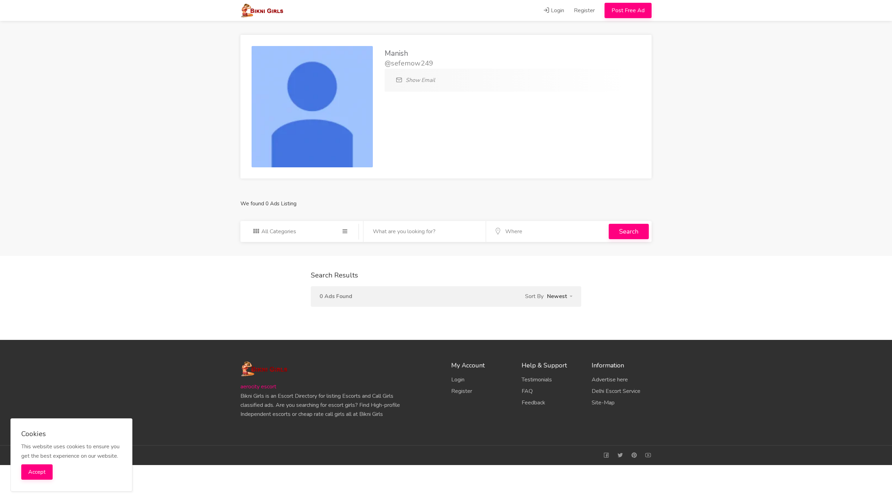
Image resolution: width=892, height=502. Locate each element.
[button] (559, 296)
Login (556, 10)
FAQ (527, 391)
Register (584, 10)
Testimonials (537, 379)
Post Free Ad (628, 10)
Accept (37, 472)
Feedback (533, 402)
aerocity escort (258, 386)
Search (628, 231)
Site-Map (603, 402)
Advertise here (610, 379)
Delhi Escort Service (616, 391)
